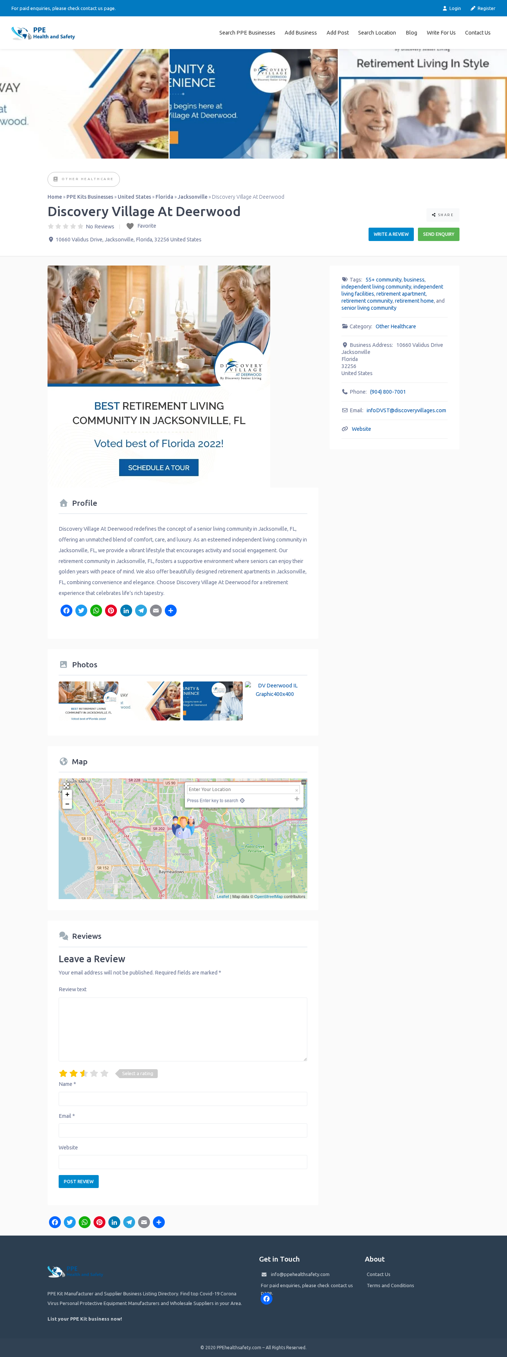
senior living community (368, 308)
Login (454, 8)
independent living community (376, 287)
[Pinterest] (111, 611)
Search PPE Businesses (247, 33)
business (414, 280)
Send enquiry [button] (438, 234)
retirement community (367, 301)
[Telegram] (141, 611)
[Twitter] (81, 611)
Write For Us (441, 33)
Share (445, 215)
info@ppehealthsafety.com (300, 1274)
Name (67, 1084)
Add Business (301, 33)
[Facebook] (66, 611)
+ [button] (67, 794)
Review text (72, 989)
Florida (164, 197)
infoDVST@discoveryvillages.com (406, 410)
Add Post (338, 33)
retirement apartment (401, 294)
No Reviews (100, 227)
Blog (411, 33)
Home (55, 197)
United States (134, 197)
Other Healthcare (88, 179)
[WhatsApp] (96, 611)
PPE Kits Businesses (89, 197)
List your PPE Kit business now (84, 1318)
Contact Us (478, 33)
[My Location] (241, 800)
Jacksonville (192, 197)
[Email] (155, 611)
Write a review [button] (391, 234)
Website (68, 1148)
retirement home (414, 301)
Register (486, 8)
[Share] (170, 611)
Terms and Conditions (390, 1285)
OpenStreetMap (268, 896)
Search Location (377, 33)
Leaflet (223, 896)
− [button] (67, 804)
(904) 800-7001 (388, 392)
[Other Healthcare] (56, 180)
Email (67, 1116)
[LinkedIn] (125, 611)
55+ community (384, 280)
